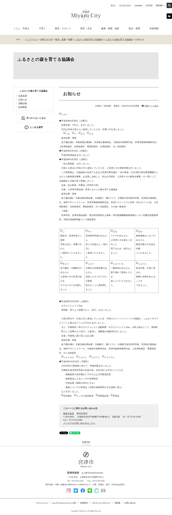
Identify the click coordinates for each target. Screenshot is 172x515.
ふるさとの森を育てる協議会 (89, 39)
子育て (42, 28)
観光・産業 (134, 28)
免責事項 (84, 503)
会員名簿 (22, 96)
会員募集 (22, 107)
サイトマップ (42, 503)
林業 (70, 39)
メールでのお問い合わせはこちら (79, 423)
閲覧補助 (159, 5)
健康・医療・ (110, 28)
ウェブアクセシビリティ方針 (64, 503)
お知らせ (22, 99)
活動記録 (22, 103)
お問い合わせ (130, 503)
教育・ (63, 28)
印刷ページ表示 (151, 106)
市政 (154, 28)
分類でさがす (46, 39)
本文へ (113, 5)
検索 (169, 5)
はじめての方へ (125, 5)
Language (138, 5)
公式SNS (149, 5)
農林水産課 (68, 413)
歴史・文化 (86, 28)
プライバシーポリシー (101, 503)
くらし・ (21, 28)
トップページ (31, 39)
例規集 (117, 503)
